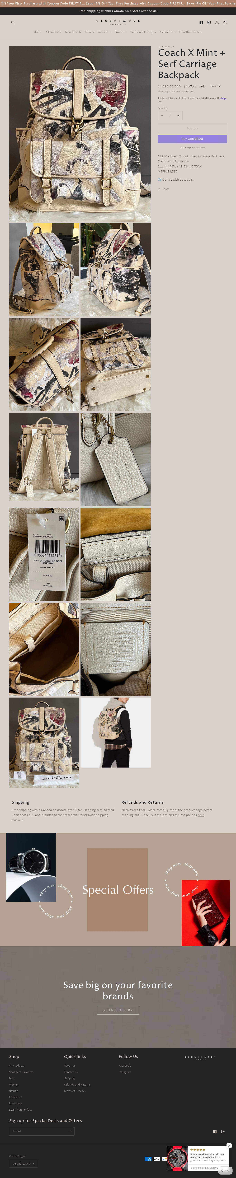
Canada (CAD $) (22, 1163)
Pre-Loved (15, 1103)
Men (12, 1078)
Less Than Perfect (20, 1109)
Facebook (125, 1065)
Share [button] (165, 188)
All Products (16, 1065)
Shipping (163, 91)
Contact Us (71, 1072)
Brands (13, 1090)
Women (14, 1084)
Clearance (15, 1097)
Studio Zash (221, 1166)
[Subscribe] (70, 1131)
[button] (13, 22)
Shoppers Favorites (21, 1072)
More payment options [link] (192, 147)
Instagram (125, 1072)
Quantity (163, 108)
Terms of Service (74, 1090)
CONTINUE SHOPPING (118, 1010)
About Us (70, 1065)
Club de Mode (195, 1166)
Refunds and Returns (77, 1084)
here (201, 815)
